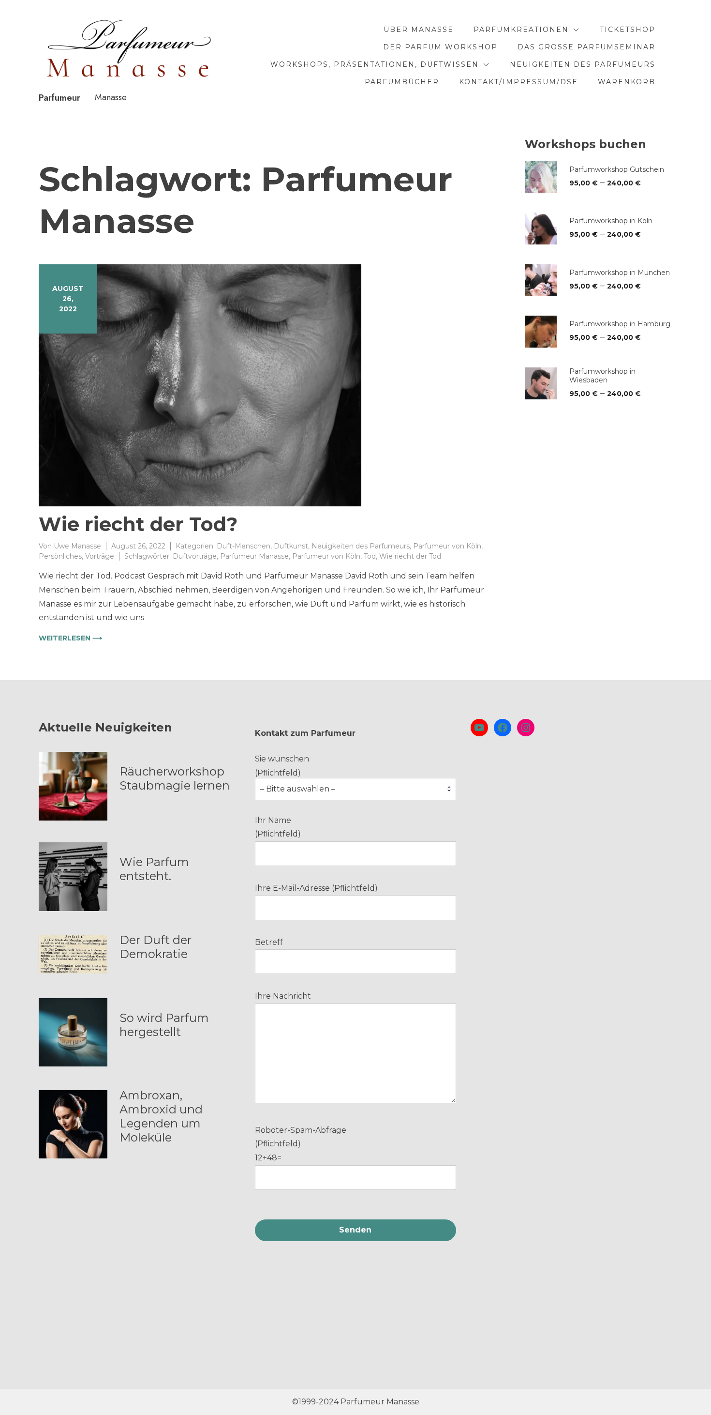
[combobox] (356, 789)
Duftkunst (291, 546)
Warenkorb (626, 81)
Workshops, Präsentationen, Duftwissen (374, 64)
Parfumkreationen (521, 29)
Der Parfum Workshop (440, 47)
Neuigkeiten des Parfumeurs (582, 64)
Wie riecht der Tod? (138, 524)
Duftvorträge (195, 556)
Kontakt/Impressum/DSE (518, 81)
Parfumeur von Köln (447, 546)
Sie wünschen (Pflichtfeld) (295, 773)
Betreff (269, 942)
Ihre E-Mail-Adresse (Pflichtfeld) (316, 888)
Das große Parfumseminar (586, 47)
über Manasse (419, 29)
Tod (370, 556)
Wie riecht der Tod (410, 556)
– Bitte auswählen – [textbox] (297, 788)
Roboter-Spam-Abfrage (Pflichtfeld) (300, 1144)
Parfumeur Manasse (254, 556)
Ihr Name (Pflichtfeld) (278, 827)
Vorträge (99, 556)
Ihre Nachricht (283, 996)
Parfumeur (59, 97)
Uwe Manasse (77, 546)
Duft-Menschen (243, 546)
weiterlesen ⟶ (70, 638)
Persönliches (60, 556)
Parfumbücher (402, 81)
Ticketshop (627, 29)
